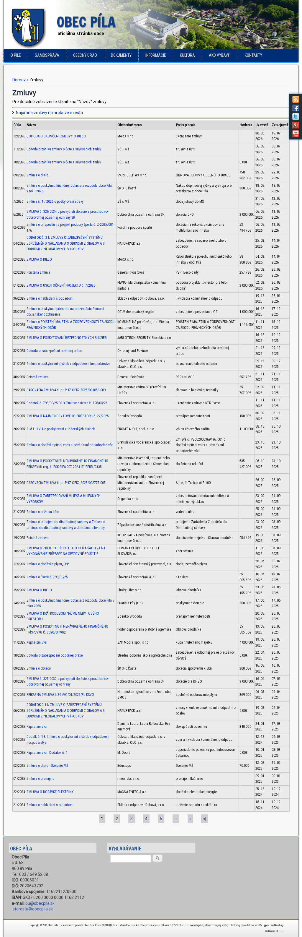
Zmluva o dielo (37, 175)
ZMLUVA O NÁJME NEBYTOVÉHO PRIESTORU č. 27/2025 (68, 416)
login (281, 931)
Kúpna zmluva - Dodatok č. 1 (47, 753)
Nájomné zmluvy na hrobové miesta (49, 112)
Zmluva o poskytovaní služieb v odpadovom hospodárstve (68, 364)
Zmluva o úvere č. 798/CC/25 (47, 577)
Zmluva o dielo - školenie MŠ (47, 766)
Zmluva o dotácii (39, 668)
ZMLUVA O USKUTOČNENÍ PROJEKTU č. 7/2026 (61, 285)
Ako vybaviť (220, 55)
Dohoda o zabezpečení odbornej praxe (55, 655)
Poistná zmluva (37, 377)
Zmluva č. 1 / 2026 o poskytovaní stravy (55, 201)
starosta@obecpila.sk (33, 909)
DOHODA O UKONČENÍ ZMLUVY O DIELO (56, 136)
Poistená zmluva (38, 272)
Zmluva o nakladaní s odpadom (50, 298)
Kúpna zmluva (37, 642)
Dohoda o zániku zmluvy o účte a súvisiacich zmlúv (64, 149)
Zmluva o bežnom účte (43, 512)
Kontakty (253, 55)
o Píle (16, 55)
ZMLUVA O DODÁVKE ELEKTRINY (50, 792)
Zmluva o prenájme (40, 779)
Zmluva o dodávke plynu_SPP (48, 564)
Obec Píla (86, 22)
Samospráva (47, 55)
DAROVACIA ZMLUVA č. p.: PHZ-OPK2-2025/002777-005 (66, 483)
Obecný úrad (85, 55)
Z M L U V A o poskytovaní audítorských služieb (61, 429)
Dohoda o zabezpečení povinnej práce (54, 351)
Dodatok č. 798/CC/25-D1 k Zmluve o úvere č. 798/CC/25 (67, 403)
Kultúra (187, 55)
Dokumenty (121, 55)
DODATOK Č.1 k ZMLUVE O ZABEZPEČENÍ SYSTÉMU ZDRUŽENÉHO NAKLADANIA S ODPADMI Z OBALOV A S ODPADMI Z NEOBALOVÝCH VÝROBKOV (65, 710)
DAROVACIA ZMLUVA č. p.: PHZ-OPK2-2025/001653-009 (66, 390)
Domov (19, 79)
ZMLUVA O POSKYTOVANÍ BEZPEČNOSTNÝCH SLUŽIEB (67, 338)
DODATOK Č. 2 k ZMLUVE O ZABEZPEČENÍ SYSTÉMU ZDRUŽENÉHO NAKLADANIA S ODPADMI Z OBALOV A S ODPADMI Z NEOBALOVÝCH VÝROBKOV (65, 243)
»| (204, 818)
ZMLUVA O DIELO (39, 259)
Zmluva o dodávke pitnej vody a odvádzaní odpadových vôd (70, 445)
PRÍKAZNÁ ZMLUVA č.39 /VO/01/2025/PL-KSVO (60, 695)
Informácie (155, 55)
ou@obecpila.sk (40, 903)
